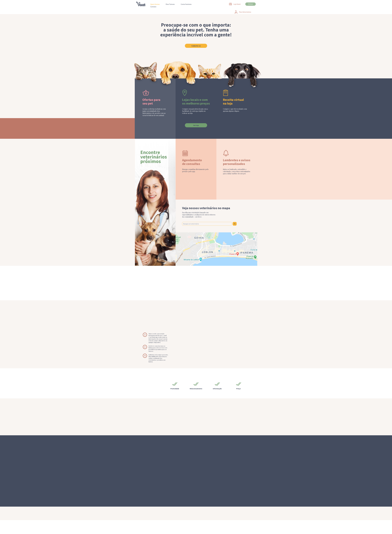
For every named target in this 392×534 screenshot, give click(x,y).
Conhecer (248, 513)
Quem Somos (155, 4)
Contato (153, 7)
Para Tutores (170, 4)
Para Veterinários (245, 532)
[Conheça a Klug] (142, 513)
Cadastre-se (196, 46)
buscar (235, 224)
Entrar (250, 4)
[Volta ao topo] (141, 3)
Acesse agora (196, 426)
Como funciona (186, 4)
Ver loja (196, 125)
